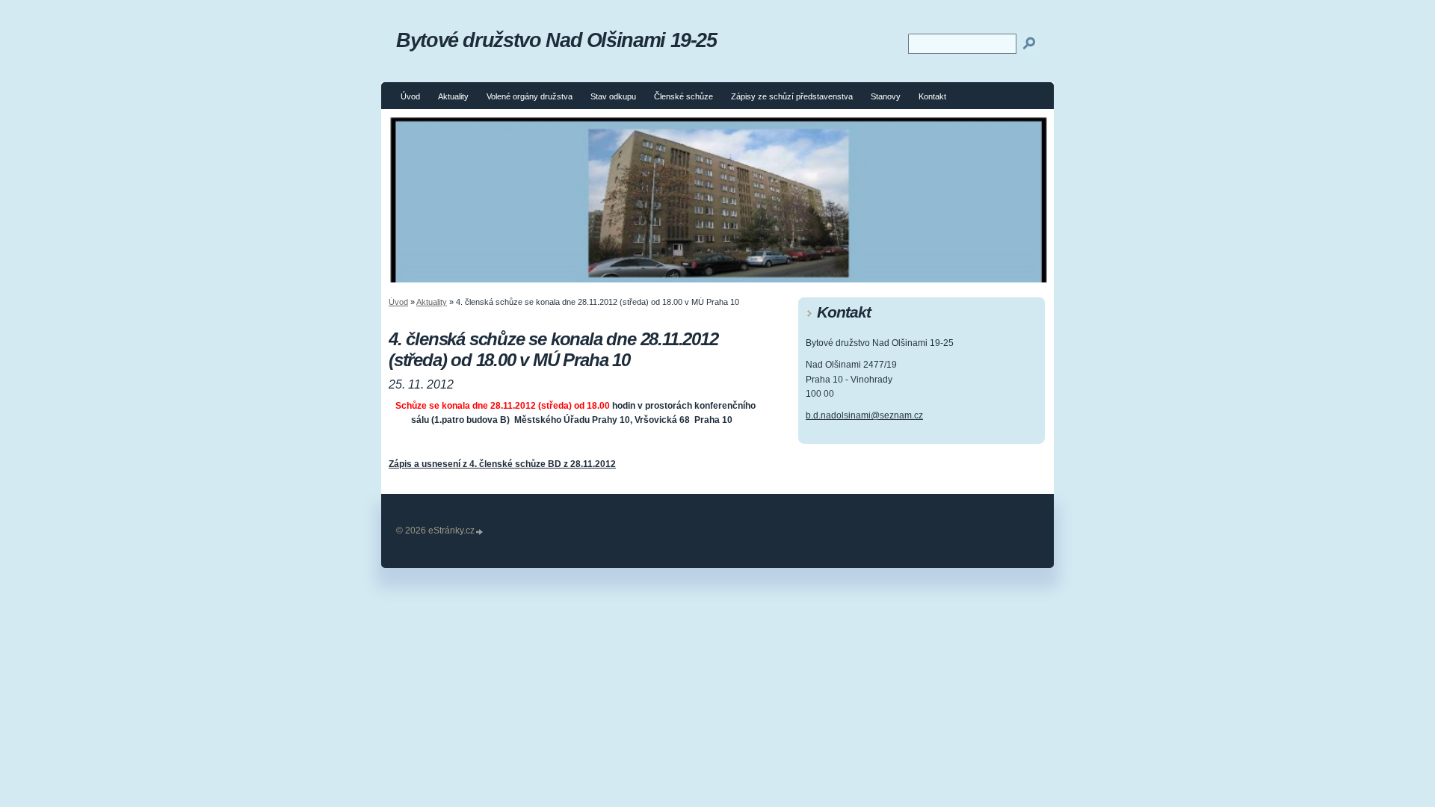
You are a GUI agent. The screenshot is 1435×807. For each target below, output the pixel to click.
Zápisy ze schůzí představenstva (792, 96)
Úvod (410, 96)
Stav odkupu (613, 96)
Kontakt (932, 96)
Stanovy (886, 96)
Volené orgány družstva (530, 96)
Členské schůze (683, 96)
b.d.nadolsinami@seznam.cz (864, 415)
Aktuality (453, 96)
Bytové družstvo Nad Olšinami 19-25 (556, 40)
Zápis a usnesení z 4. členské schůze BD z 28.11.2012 (502, 464)
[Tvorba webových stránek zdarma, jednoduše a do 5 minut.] (480, 531)
